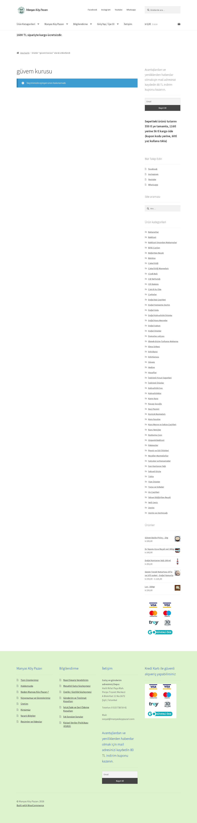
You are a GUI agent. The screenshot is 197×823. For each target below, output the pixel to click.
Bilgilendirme (80, 24)
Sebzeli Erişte (154, 471)
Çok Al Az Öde (154, 289)
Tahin (151, 476)
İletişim (128, 24)
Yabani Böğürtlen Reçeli (159, 497)
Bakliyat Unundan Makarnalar (162, 242)
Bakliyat (152, 237)
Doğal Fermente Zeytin (159, 304)
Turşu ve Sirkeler (156, 487)
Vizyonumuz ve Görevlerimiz (35, 697)
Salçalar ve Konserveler (159, 461)
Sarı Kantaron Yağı (157, 466)
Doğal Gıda (153, 310)
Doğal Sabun (154, 325)
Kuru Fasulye (154, 419)
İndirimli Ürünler (156, 382)
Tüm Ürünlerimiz (29, 680)
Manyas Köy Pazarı (54, 24)
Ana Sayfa (24, 53)
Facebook (92, 9)
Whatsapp (131, 9)
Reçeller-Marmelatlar (158, 455)
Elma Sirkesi (154, 346)
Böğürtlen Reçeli (156, 253)
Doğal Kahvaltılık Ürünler (160, 315)
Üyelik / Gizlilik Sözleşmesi (77, 691)
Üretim (24, 703)
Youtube (118, 9)
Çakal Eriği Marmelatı (158, 268)
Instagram (106, 9)
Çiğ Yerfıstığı (154, 279)
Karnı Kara (153, 398)
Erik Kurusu (153, 356)
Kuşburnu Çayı (155, 435)
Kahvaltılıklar (154, 393)
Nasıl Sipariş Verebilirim (75, 680)
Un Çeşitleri (153, 492)
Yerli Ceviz (153, 502)
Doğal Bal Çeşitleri (157, 299)
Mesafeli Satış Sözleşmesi (76, 685)
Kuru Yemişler (154, 429)
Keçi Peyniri (153, 409)
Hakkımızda (27, 685)
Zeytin (151, 507)
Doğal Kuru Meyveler (157, 320)
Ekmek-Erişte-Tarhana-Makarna (163, 341)
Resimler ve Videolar (31, 721)
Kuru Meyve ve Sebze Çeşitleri (162, 424)
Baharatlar (153, 232)
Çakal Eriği (153, 263)
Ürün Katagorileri (26, 24)
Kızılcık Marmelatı (156, 414)
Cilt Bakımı (153, 284)
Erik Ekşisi (153, 351)
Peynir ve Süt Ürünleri (158, 450)
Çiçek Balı (153, 273)
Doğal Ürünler (154, 330)
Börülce (151, 258)
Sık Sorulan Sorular (73, 716)
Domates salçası (156, 336)
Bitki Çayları (154, 247)
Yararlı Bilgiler (28, 715)
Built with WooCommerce (30, 805)
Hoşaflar (152, 372)
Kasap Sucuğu (155, 403)
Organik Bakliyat (156, 440)
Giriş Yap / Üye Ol (106, 24)
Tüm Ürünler (154, 481)
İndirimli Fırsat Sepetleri (160, 377)
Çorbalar (152, 294)
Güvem (151, 362)
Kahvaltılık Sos (155, 388)
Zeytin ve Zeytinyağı (158, 513)
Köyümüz (25, 709)
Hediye (151, 367)
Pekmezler (153, 445)
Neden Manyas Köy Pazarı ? (35, 691)
